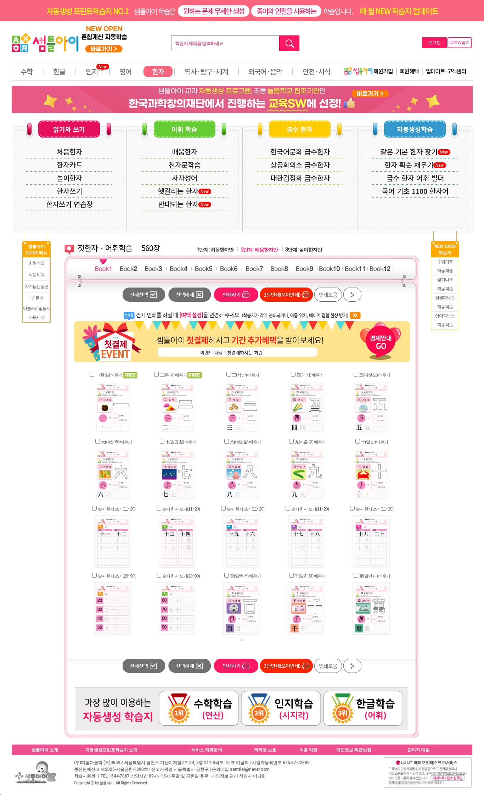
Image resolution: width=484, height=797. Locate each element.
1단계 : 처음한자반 (215, 249)
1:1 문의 (36, 298)
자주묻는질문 (36, 286)
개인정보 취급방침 (353, 749)
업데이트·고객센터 (446, 71)
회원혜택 (409, 71)
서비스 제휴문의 (206, 749)
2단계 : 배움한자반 (259, 249)
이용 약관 (308, 749)
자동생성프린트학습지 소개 (111, 749)
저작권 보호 (265, 749)
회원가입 (383, 71)
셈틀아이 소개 (45, 749)
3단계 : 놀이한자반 (303, 249)
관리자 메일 (418, 749)
